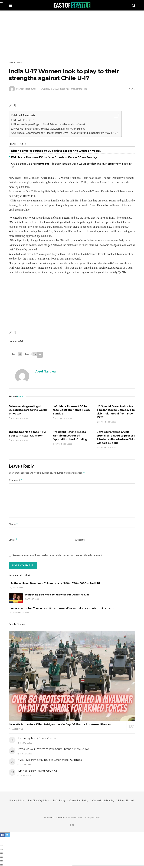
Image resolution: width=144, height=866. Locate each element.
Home (12, 62)
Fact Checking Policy (38, 800)
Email (13, 539)
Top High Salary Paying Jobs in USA (38, 770)
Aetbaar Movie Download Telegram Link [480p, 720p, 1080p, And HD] (55, 583)
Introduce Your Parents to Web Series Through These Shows (53, 749)
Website (80, 539)
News (20, 62)
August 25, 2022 (50, 88)
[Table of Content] (116, 115)
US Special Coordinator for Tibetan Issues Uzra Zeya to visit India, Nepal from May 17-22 (65, 132)
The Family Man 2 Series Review (37, 738)
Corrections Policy (78, 800)
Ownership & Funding (103, 800)
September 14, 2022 (19, 418)
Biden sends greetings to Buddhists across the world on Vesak (49, 124)
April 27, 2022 (32, 599)
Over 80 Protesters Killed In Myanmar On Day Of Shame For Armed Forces (60, 724)
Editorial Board (126, 800)
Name (13, 524)
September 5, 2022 (20, 612)
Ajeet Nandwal (27, 88)
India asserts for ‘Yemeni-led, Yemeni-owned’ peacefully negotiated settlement (62, 608)
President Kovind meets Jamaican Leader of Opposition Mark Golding (70, 435)
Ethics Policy (59, 800)
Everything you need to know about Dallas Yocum (57, 594)
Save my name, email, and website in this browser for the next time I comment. (57, 555)
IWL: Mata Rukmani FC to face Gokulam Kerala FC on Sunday (49, 128)
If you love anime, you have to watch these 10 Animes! (50, 759)
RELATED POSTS (23, 120)
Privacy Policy (16, 800)
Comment (16, 480)
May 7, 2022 (17, 588)
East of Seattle (57, 817)
